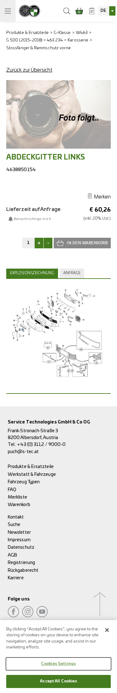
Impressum (19, 540)
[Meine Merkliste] (91, 11)
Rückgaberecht (23, 570)
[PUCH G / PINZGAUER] (29, 11)
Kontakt (16, 517)
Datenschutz (21, 547)
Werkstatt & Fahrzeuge (32, 474)
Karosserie (78, 40)
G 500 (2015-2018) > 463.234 (34, 40)
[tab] (33, 273)
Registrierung (21, 562)
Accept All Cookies (58, 681)
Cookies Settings (58, 664)
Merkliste (17, 497)
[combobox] (106, 11)
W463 (82, 33)
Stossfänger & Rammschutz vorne (38, 48)
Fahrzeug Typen (24, 482)
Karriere (16, 578)
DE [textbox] (103, 11)
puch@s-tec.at (23, 451)
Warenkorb (19, 504)
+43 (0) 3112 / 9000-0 (41, 444)
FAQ (12, 489)
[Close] (107, 630)
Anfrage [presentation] (72, 273)
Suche (14, 524)
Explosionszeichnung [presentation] (32, 273)
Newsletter (19, 532)
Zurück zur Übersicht (29, 70)
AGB (12, 555)
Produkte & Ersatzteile (27, 33)
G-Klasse (62, 33)
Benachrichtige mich (32, 219)
